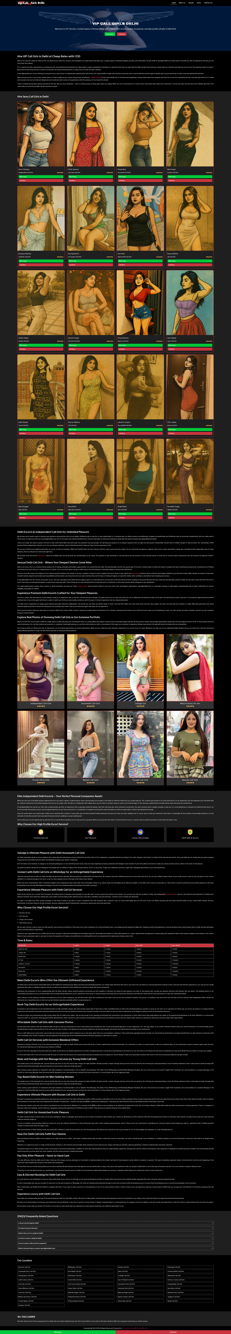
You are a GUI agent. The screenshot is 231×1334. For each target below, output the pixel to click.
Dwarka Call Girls (123, 1267)
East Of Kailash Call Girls (126, 1280)
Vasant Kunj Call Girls (124, 1301)
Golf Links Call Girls (24, 1284)
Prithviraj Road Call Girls (76, 1301)
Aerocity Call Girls (24, 1267)
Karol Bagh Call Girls (74, 1271)
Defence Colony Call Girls (176, 1280)
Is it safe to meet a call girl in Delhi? (30, 1238)
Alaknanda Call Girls (174, 1275)
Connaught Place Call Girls (27, 1271)
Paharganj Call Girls (174, 1267)
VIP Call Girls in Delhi (128, 1328)
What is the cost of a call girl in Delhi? (30, 1233)
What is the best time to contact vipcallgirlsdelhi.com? (36, 1248)
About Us (182, 3)
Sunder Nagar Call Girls (26, 1301)
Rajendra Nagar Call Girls (76, 1292)
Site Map (139, 1328)
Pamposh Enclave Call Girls (77, 1297)
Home (174, 3)
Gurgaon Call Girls (24, 1305)
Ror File (145, 1328)
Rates (199, 3)
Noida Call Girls (173, 1301)
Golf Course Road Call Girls (77, 1284)
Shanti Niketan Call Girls (26, 1288)
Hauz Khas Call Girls (174, 1288)
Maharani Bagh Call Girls (126, 1292)
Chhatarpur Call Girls (75, 1275)
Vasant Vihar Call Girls (75, 1288)
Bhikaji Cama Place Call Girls (27, 1297)
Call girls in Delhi (96, 77)
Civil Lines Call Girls (24, 1292)
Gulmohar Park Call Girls (126, 1288)
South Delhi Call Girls (75, 1280)
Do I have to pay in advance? (28, 1228)
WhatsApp (110, 34)
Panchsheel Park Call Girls (126, 1284)
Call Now (122, 34)
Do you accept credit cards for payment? (32, 1243)
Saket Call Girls (123, 1271)
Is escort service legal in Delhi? (28, 1223)
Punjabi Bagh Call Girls (175, 1284)
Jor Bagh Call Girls (124, 1275)
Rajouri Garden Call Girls (126, 1297)
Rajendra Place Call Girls (176, 1292)
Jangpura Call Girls (174, 1297)
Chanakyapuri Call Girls (25, 1275)
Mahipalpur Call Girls (75, 1267)
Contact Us (208, 3)
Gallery (191, 3)
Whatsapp (23, 177)
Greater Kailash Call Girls (176, 1271)
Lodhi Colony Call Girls (25, 1280)
